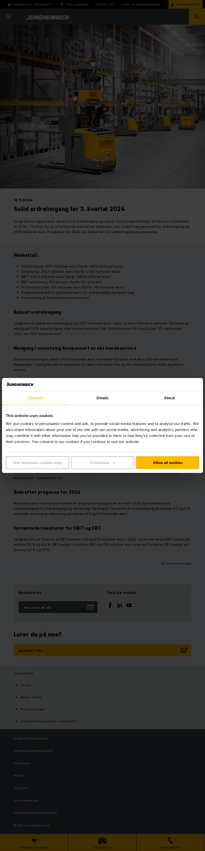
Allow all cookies (167, 462)
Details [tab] (102, 398)
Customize (99, 462)
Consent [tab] (35, 398)
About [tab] (169, 398)
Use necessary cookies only (37, 462)
